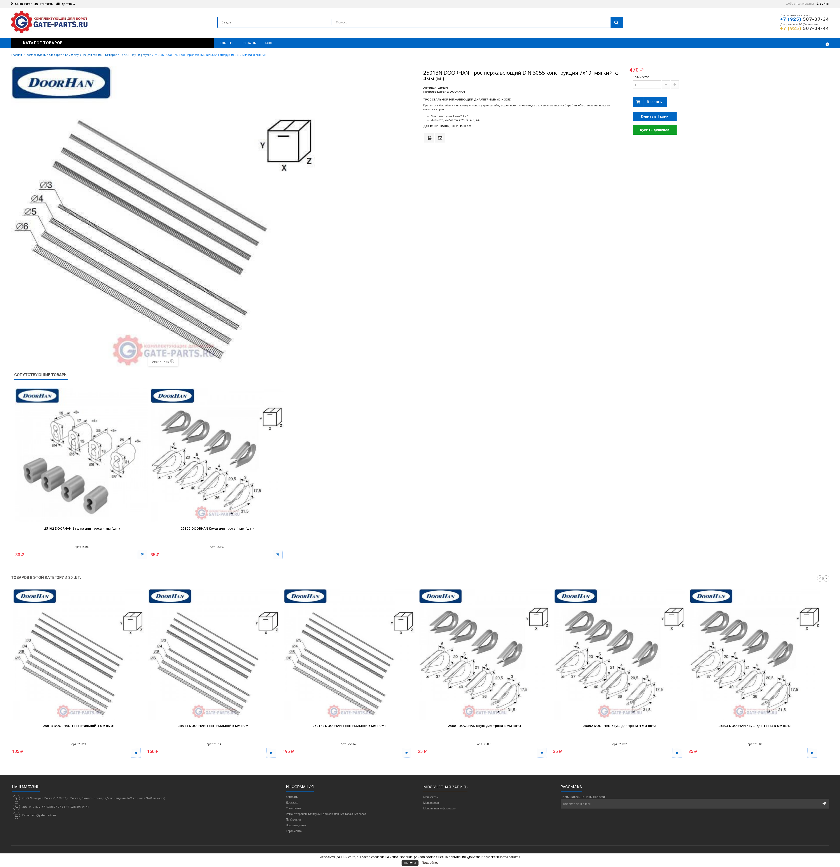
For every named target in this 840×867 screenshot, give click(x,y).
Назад (820, 578)
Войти (824, 3)
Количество (641, 77)
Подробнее (430, 862)
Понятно (410, 863)
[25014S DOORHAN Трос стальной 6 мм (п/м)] (349, 654)
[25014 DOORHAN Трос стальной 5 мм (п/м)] (213, 654)
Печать (430, 138)
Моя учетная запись (445, 786)
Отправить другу (441, 138)
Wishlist (813, 43)
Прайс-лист (293, 819)
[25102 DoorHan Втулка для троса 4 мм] (81, 455)
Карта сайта (294, 831)
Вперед (826, 578)
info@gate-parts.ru (44, 815)
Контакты (292, 796)
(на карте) (158, 798)
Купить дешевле (654, 129)
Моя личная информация (439, 808)
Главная (16, 55)
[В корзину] (142, 554)
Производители (296, 825)
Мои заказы (430, 797)
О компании (293, 808)
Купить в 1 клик (654, 116)
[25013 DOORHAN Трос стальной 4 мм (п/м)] (78, 654)
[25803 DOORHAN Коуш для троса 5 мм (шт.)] (754, 654)
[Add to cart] (136, 753)
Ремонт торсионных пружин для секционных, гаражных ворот (326, 814)
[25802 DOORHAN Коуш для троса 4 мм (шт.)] (619, 654)
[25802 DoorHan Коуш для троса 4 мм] (217, 455)
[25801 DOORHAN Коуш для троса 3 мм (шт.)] (484, 654)
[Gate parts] (111, 23)
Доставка (292, 802)
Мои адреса (431, 802)
